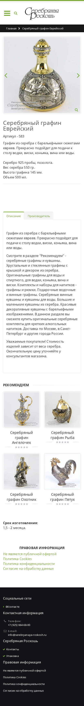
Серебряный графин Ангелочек (21, 437)
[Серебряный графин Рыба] (62, 409)
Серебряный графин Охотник (21, 497)
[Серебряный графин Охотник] (21, 471)
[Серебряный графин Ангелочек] (21, 409)
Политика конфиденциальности (29, 563)
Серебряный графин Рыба (62, 435)
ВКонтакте (12, 606)
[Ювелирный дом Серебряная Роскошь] (42, 13)
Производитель (39, 216)
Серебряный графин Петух (62, 497)
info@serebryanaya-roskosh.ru (27, 635)
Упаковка (12, 656)
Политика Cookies (17, 559)
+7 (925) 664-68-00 (19, 625)
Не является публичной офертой (29, 554)
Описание (13, 216)
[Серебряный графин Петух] (62, 471)
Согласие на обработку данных (28, 568)
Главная (11, 28)
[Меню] (7, 13)
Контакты (12, 649)
